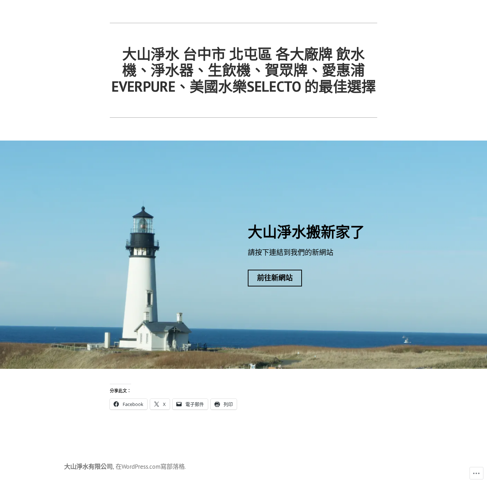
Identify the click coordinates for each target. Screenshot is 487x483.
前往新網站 (275, 278)
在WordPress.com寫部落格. (151, 466)
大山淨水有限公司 (88, 466)
